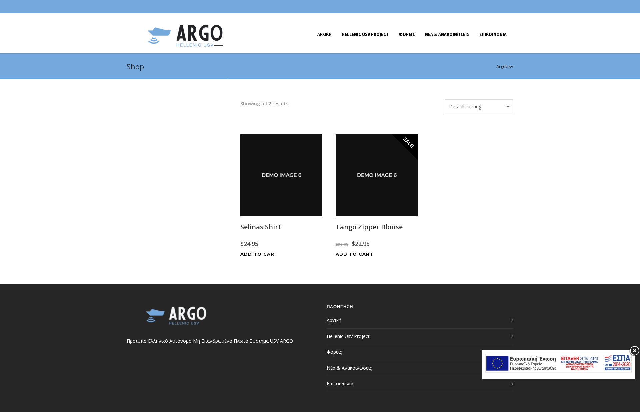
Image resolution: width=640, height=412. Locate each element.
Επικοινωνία (340, 383)
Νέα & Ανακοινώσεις (349, 368)
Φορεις (407, 34)
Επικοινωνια (493, 34)
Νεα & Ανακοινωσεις (447, 34)
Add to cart (259, 254)
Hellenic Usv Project (365, 34)
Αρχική (334, 320)
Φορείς (334, 352)
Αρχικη (324, 34)
